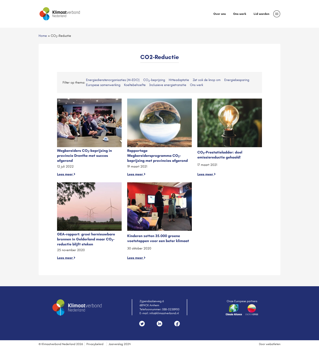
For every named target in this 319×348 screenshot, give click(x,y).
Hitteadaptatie (179, 80)
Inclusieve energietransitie (167, 85)
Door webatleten (269, 344)
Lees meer (65, 174)
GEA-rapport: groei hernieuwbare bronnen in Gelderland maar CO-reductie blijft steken (86, 239)
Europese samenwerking (103, 85)
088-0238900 (170, 309)
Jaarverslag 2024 (120, 344)
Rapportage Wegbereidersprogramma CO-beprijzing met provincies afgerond (157, 155)
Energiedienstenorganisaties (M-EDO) (113, 80)
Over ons (219, 14)
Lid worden (261, 14)
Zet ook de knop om (207, 80)
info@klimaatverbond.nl (164, 313)
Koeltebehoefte (135, 85)
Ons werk (239, 14)
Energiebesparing (236, 80)
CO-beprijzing (154, 80)
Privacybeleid (94, 344)
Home (43, 36)
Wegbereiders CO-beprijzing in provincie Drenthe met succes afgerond (84, 155)
